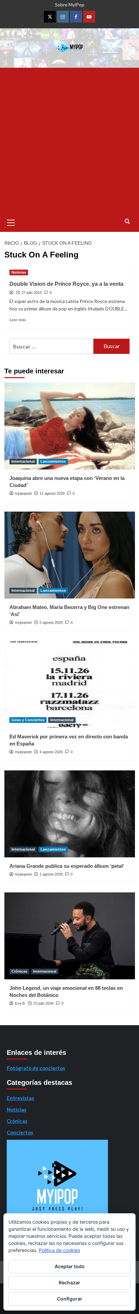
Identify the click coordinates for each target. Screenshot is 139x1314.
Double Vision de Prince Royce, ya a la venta (66, 284)
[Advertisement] (69, 140)
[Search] (127, 221)
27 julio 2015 (32, 293)
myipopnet (23, 493)
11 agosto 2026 (52, 493)
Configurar (69, 1299)
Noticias (18, 272)
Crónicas (19, 971)
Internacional (23, 461)
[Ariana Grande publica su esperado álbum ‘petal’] (69, 813)
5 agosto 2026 (51, 622)
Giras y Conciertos (28, 720)
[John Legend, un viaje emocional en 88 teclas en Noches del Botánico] (69, 935)
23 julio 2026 (43, 1003)
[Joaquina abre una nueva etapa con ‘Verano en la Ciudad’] (69, 426)
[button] (11, 221)
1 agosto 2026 (51, 874)
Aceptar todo (70, 1266)
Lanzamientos (53, 461)
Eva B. (20, 1003)
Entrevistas (20, 1098)
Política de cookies (59, 1250)
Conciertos (20, 1132)
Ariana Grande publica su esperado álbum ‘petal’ (66, 866)
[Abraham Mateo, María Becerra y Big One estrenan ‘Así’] (69, 555)
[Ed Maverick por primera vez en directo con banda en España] (69, 684)
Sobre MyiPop (69, 4)
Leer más (17, 319)
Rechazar (69, 1282)
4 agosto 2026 (51, 752)
